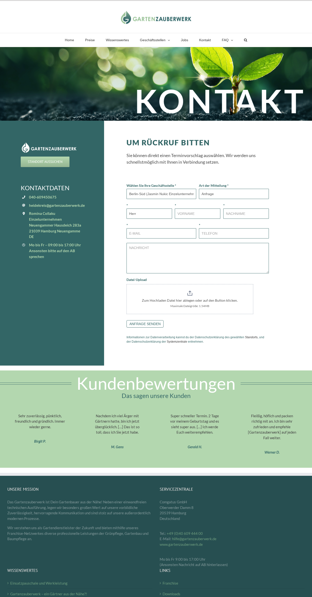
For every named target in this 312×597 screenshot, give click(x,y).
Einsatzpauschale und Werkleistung (39, 583)
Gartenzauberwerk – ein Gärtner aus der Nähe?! (48, 594)
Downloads (171, 594)
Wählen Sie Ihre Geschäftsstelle (151, 185)
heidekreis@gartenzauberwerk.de (57, 205)
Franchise (170, 583)
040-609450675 (43, 197)
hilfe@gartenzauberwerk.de (194, 539)
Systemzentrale (177, 341)
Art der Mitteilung (214, 185)
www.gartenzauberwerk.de (181, 544)
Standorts (251, 337)
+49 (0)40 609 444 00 (185, 533)
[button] (246, 40)
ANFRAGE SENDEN (145, 324)
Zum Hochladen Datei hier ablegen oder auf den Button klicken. (190, 300)
